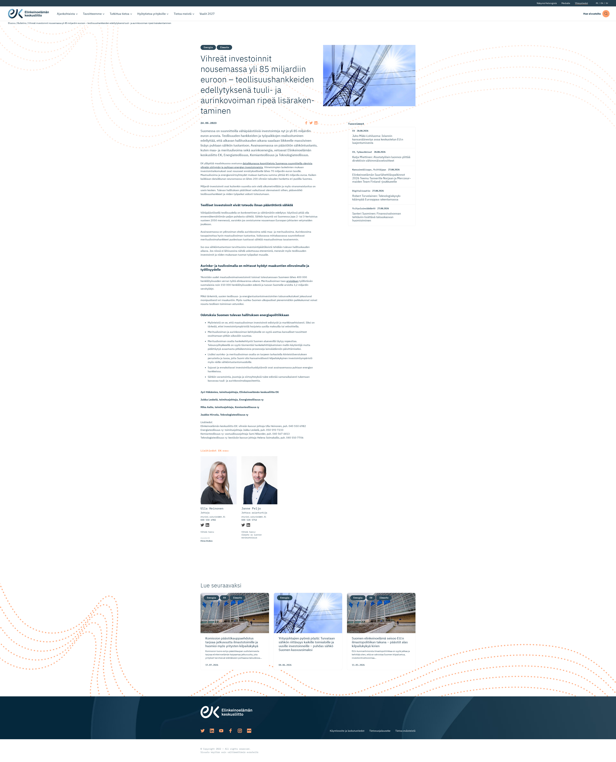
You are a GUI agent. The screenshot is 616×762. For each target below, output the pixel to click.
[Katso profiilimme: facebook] (230, 730)
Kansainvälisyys (362, 169)
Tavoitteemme (92, 14)
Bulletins (21, 23)
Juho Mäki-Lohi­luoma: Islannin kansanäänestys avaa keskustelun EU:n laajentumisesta (377, 139)
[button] (606, 13)
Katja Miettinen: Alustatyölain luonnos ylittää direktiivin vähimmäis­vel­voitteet (381, 158)
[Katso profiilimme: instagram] (240, 730)
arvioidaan (292, 281)
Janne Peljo (251, 508)
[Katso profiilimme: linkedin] (212, 730)
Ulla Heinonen (212, 508)
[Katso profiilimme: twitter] (202, 730)
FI (597, 3)
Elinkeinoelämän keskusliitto (29, 13)
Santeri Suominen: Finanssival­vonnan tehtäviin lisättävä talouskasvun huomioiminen (376, 217)
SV (607, 3)
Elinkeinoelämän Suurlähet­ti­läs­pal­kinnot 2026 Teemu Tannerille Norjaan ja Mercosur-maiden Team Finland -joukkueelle (381, 178)
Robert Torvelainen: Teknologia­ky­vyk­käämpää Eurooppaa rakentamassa (376, 197)
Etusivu (12, 23)
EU (353, 130)
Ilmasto (224, 47)
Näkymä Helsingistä (547, 3)
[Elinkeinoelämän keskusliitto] (226, 711)
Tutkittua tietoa (119, 14)
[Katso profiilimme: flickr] (249, 730)
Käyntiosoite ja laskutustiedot (347, 730)
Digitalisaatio (361, 190)
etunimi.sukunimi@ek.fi (213, 517)
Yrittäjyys (379, 169)
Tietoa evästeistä (405, 730)
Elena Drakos (207, 541)
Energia (208, 47)
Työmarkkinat (364, 152)
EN (602, 3)
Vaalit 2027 (207, 14)
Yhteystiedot (581, 3)
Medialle (565, 3)
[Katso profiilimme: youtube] (221, 730)
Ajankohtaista (66, 14)
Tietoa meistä (183, 14)
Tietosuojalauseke (379, 730)
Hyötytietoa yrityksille (151, 14)
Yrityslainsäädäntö (363, 208)
